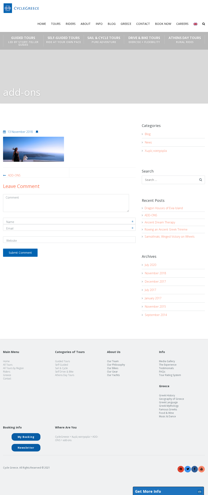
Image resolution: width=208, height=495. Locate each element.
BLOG (112, 24)
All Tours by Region (13, 368)
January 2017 (153, 298)
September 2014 (156, 315)
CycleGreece (62, 436)
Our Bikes (112, 368)
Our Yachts (113, 375)
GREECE (126, 24)
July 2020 (150, 265)
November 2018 (155, 273)
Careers (182, 24)
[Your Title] (180, 469)
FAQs (162, 371)
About (86, 24)
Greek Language (168, 402)
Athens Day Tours (185, 40)
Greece (7, 375)
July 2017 (150, 290)
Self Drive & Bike (64, 371)
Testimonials (166, 368)
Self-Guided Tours (63, 40)
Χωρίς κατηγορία (156, 151)
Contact (143, 24)
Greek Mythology (169, 406)
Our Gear (112, 371)
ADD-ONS (14, 175)
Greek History (167, 395)
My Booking (26, 437)
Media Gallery (167, 361)
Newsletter (26, 447)
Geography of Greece (171, 399)
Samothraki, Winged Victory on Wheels (170, 236)
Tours (56, 24)
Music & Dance (167, 416)
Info (99, 24)
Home (41, 24)
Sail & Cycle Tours (103, 40)
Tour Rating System (170, 375)
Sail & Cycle (61, 368)
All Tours (7, 364)
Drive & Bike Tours (144, 40)
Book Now (163, 24)
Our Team (113, 361)
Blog (148, 134)
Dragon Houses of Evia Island (164, 208)
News (148, 142)
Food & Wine (166, 413)
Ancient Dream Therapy (160, 222)
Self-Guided (61, 364)
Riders (71, 24)
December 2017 (155, 281)
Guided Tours (23, 41)
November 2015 (155, 306)
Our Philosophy (116, 364)
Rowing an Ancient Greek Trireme (166, 229)
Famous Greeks (168, 409)
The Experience (168, 364)
